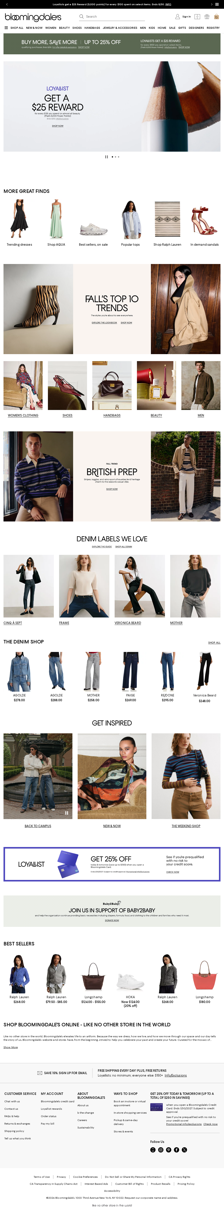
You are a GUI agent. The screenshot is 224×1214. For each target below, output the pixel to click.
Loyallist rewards (51, 1108)
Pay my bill (47, 1123)
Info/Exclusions (176, 1075)
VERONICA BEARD (128, 623)
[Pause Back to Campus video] (66, 813)
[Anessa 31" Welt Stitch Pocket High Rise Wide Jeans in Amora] (130, 672)
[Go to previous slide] (7, 4)
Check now (210, 1124)
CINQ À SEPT (13, 623)
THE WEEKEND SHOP (186, 826)
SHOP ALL (214, 642)
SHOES (68, 415)
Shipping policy (14, 1131)
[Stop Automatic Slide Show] (106, 156)
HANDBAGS (112, 415)
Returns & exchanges (17, 1123)
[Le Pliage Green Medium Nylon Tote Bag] (93, 973)
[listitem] (112, 4)
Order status (48, 1116)
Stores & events (123, 1131)
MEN (201, 415)
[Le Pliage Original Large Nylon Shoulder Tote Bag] (204, 973)
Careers (82, 1120)
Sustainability (85, 1127)
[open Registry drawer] (207, 16)
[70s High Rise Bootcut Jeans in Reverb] (167, 672)
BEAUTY (156, 415)
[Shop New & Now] (112, 776)
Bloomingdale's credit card (58, 1101)
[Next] (215, 106)
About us (83, 1105)
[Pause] (217, 4)
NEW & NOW (112, 826)
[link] (19, 697)
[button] (112, 157)
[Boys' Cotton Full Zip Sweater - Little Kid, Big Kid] (56, 973)
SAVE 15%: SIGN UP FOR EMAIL (65, 1073)
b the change (85, 1112)
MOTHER (176, 623)
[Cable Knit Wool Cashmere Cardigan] (19, 973)
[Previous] (8, 106)
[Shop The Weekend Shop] (186, 776)
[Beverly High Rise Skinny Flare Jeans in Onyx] (204, 672)
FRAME (64, 623)
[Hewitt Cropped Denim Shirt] (19, 672)
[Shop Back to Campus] (38, 776)
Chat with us (12, 1101)
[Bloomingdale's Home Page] (33, 17)
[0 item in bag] (217, 16)
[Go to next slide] (211, 4)
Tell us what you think (17, 1138)
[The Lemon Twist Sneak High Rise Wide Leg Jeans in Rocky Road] (93, 672)
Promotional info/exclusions (184, 1124)
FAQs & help (11, 1116)
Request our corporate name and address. (151, 1197)
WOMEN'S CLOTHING (23, 415)
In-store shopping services (130, 1112)
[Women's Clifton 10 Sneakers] (130, 973)
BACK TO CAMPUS (38, 826)
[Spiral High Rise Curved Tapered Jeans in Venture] (56, 672)
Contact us (11, 1108)
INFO (168, 4)
